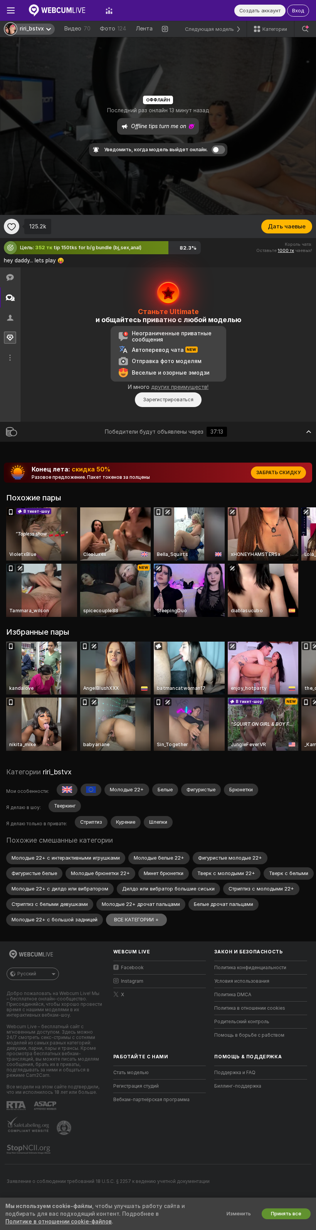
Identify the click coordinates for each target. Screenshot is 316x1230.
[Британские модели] (67, 790)
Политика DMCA (232, 994)
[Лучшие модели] (109, 10)
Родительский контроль (241, 1021)
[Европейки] (91, 790)
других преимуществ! (179, 387)
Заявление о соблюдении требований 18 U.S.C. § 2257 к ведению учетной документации (108, 1181)
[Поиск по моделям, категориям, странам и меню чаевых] (305, 29)
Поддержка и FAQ (234, 1072)
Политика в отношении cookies (249, 1008)
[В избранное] (11, 226)
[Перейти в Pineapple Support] (65, 1127)
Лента (144, 28)
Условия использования (241, 981)
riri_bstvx (57, 772)
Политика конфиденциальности (250, 967)
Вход (298, 11)
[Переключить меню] (11, 10)
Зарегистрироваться (168, 399)
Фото (113, 28)
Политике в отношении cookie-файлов (58, 1221)
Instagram (132, 981)
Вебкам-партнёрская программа (151, 1099)
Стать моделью (131, 1072)
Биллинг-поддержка (237, 1086)
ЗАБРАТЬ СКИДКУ (278, 472)
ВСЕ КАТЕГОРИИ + (136, 920)
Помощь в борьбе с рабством (249, 1035)
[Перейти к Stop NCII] (29, 1149)
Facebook (132, 967)
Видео (77, 28)
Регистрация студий (136, 1086)
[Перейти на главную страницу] (60, 10)
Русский (26, 974)
